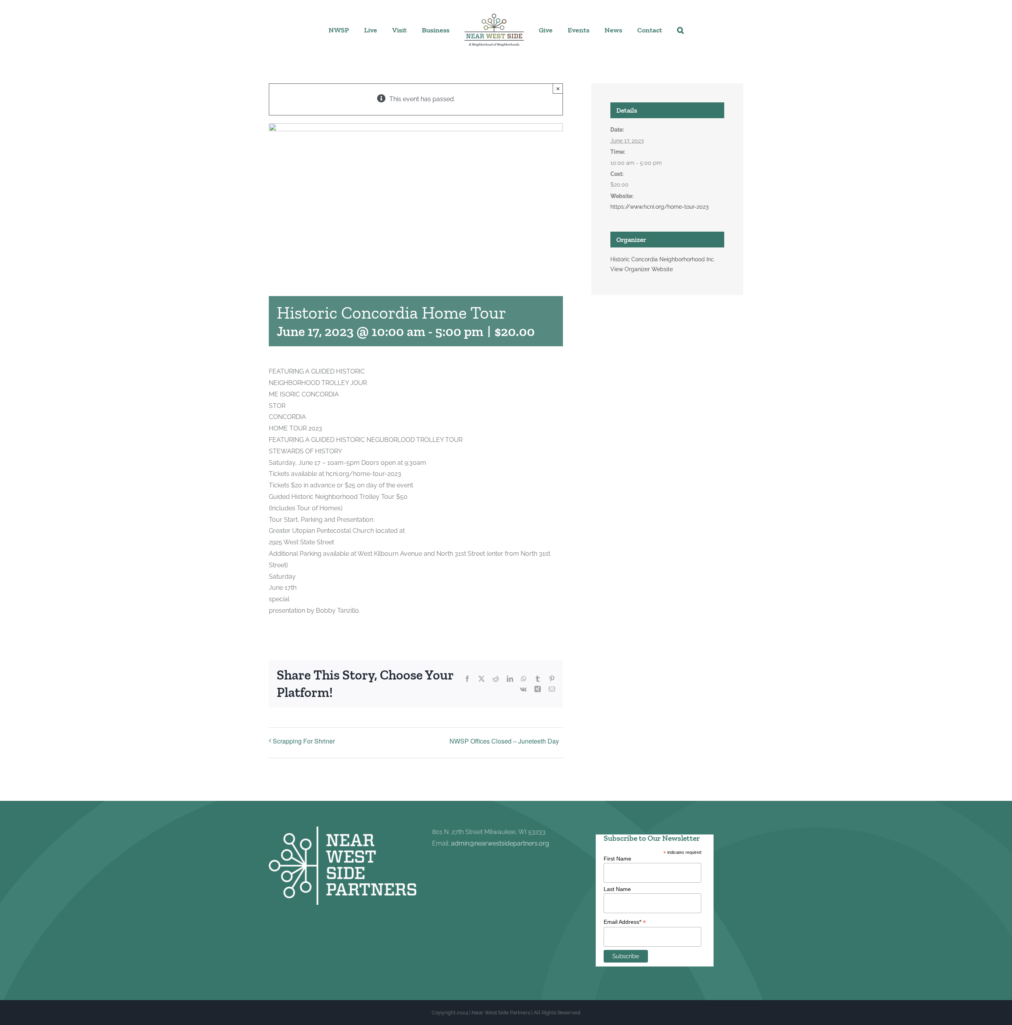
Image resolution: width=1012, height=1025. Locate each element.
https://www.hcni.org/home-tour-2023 (659, 207)
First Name (617, 858)
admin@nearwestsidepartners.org (500, 843)
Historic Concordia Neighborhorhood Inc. (662, 259)
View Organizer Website (641, 269)
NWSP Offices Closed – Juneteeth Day (504, 741)
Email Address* (625, 922)
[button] (652, 29)
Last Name (617, 889)
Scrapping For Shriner (304, 741)
